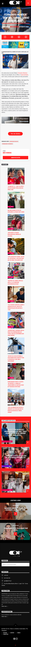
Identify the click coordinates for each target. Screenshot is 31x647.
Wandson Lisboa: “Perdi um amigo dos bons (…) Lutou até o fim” (15, 509)
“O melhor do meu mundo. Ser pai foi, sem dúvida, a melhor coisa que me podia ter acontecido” (16, 258)
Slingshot (4, 630)
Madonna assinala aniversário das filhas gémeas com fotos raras (15, 481)
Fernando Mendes (22, 73)
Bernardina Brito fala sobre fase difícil (16, 529)
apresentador (24, 74)
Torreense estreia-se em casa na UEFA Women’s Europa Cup (15, 457)
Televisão (18, 12)
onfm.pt (6, 575)
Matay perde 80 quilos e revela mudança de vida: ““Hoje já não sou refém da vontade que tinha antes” (15, 432)
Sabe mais (4, 606)
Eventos (12, 632)
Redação (5, 465)
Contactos (5, 634)
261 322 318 (7, 578)
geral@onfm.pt (7, 580)
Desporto (5, 448)
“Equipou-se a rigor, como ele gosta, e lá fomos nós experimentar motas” (15, 282)
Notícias (12, 12)
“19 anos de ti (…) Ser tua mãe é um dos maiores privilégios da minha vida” (16, 188)
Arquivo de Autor (15, 157)
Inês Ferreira (14, 27)
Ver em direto (15, 134)
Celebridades (5, 472)
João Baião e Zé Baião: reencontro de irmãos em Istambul (14, 234)
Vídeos (18, 632)
